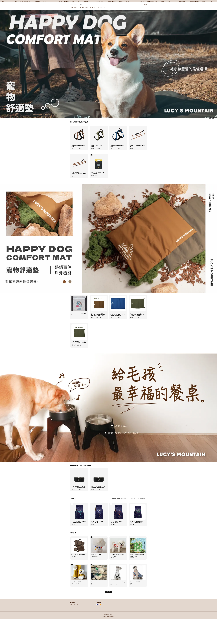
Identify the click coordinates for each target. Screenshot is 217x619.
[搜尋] (98, 5)
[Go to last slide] (210, 118)
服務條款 (104, 616)
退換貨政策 (112, 616)
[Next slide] (213, 118)
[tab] (107, 117)
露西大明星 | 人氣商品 (84, 7)
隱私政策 (108, 616)
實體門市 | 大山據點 (101, 7)
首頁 (72, 7)
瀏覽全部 (108, 591)
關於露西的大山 (93, 7)
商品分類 (75, 7)
